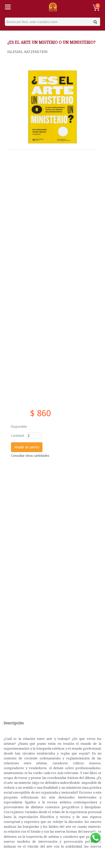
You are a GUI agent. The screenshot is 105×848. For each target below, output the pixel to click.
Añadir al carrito (26, 447)
